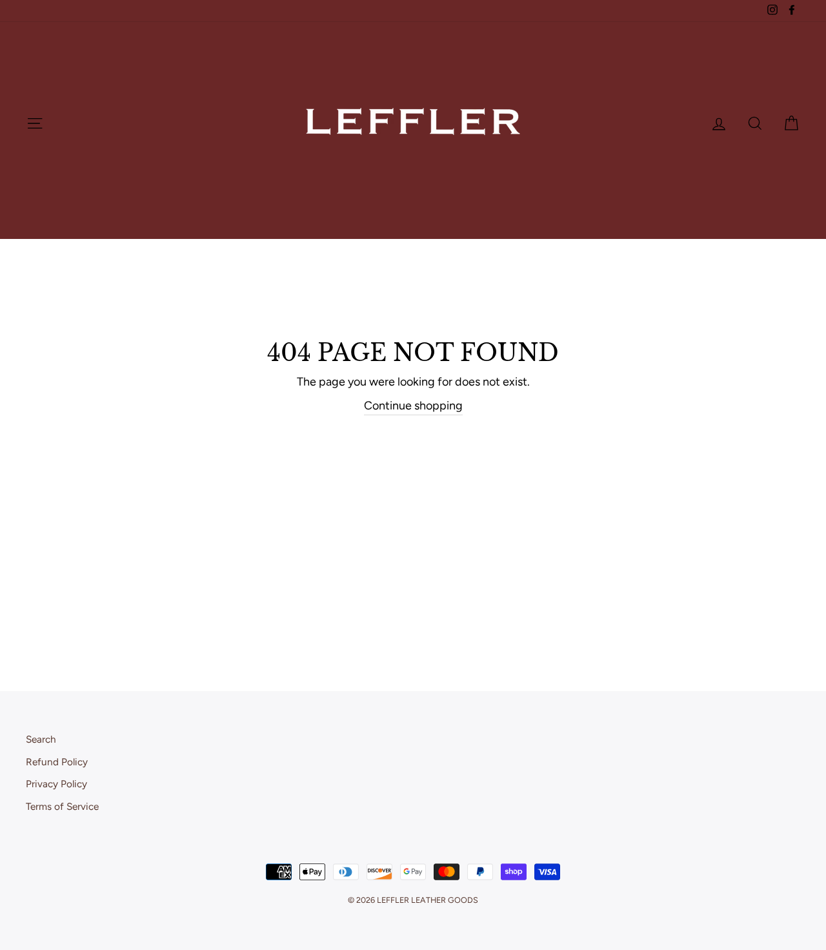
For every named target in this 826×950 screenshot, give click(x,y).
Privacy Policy (56, 784)
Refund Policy (57, 762)
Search (41, 739)
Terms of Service (62, 806)
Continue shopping (413, 405)
